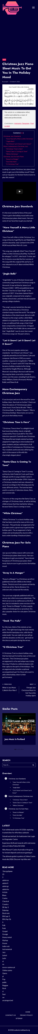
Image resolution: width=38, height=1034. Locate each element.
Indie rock (6, 946)
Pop (3, 979)
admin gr (5, 886)
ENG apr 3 (6, 916)
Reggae (5, 985)
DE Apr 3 (5, 907)
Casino (4, 898)
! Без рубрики (7, 871)
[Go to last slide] (5, 730)
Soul (3, 994)
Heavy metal (7, 937)
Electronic (6, 913)
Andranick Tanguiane (21, 123)
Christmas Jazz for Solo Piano (13, 156)
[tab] (15, 749)
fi (2, 922)
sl (3, 991)
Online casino (7, 970)
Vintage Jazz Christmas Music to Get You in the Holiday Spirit (29, 690)
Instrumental (7, 949)
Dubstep (5, 910)
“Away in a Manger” (12, 159)
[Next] (32, 730)
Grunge (5, 934)
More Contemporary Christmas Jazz (15, 146)
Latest (4, 955)
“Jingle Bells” (10, 141)
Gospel (5, 931)
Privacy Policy (26, 1015)
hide (22, 133)
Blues (4, 895)
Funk (4, 928)
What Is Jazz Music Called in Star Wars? (9, 687)
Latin (4, 958)
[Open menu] (33, 8)
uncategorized (7, 1000)
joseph (6, 81)
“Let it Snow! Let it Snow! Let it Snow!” (18, 144)
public (4, 982)
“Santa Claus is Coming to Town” (17, 151)
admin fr (5, 883)
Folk (3, 925)
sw (3, 997)
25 (3, 874)
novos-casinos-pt (8, 967)
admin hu (5, 889)
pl (3, 976)
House (4, 943)
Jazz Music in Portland (15, 739)
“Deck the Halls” (11, 162)
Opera (4, 973)
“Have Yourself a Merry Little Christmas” (19, 139)
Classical (5, 901)
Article (4, 892)
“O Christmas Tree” (12, 164)
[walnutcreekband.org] (12, 7)
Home (27, 1012)
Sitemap (19, 1018)
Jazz (4, 59)
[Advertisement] (19, 35)
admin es (5, 880)
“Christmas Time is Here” (14, 149)
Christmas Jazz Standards (12, 136)
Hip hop (5, 940)
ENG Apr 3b (6, 919)
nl (3, 961)
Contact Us (10, 1015)
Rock (4, 988)
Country (5, 904)
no (3, 964)
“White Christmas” (12, 154)
